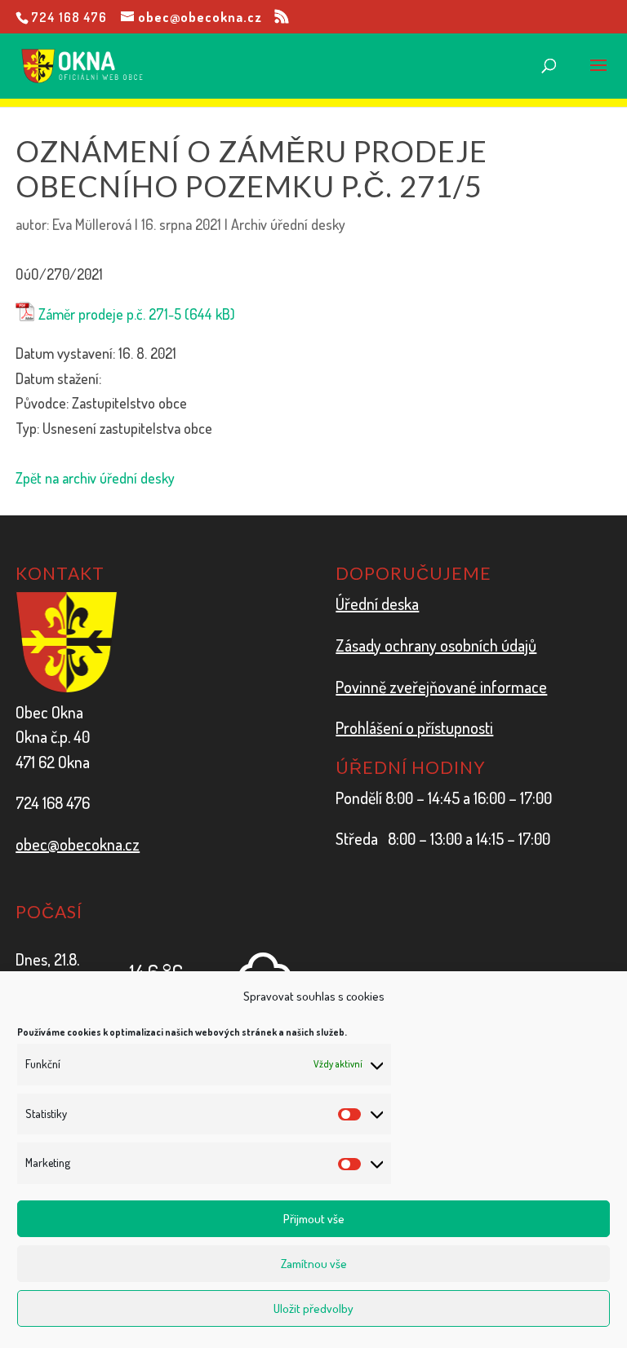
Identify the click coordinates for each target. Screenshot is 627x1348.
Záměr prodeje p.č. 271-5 (109, 314)
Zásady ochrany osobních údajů (436, 645)
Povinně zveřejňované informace (441, 686)
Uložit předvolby (313, 1308)
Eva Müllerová (91, 224)
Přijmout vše (314, 1218)
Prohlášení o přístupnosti (414, 727)
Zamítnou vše (314, 1263)
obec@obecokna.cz (78, 844)
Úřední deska (377, 603)
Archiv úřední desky (288, 224)
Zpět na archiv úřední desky (95, 478)
